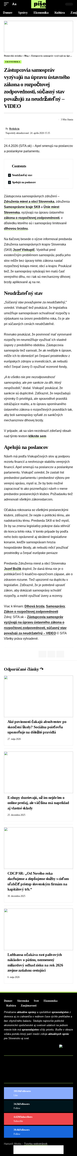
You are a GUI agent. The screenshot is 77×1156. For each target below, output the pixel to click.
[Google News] (38, 1132)
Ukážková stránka (21, 1078)
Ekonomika (12, 62)
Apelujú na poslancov (24, 182)
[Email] (21, 119)
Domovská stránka (13, 56)
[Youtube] (38, 1119)
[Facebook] (38, 1093)
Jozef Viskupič (24, 249)
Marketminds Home (21, 1072)
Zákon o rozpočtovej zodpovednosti (31, 611)
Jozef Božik (12, 568)
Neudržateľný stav (22, 175)
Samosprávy (55, 606)
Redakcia (14, 128)
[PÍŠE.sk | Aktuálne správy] (38, 4)
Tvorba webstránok (35, 1143)
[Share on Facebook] (6, 119)
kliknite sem (37, 436)
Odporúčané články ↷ (23, 669)
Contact (13, 1066)
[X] (38, 1106)
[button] (7, 4)
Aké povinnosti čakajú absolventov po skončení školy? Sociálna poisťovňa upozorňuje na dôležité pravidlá (37, 727)
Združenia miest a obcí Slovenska (29, 201)
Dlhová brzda (34, 606)
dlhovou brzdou (16, 228)
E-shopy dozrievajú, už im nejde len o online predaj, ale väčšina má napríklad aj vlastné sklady (38, 803)
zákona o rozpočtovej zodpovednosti (31, 218)
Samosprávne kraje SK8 (22, 207)
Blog (26, 56)
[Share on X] (14, 119)
